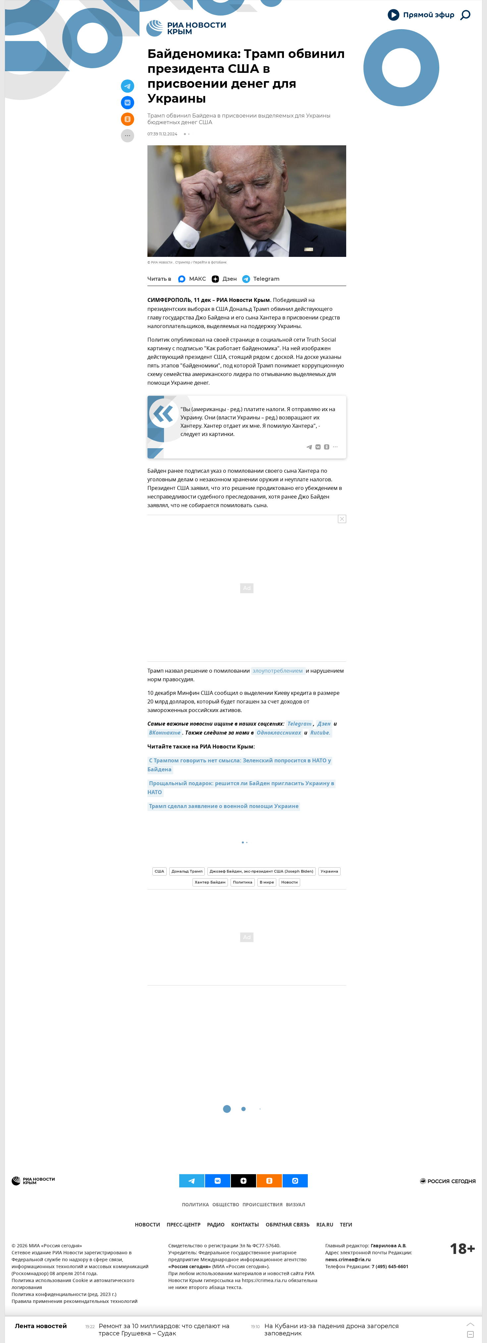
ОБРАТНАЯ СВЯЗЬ (288, 1225)
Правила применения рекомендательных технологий (74, 1302)
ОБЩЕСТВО (225, 1205)
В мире (267, 882)
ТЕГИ (346, 1225)
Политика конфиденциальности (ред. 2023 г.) (64, 1295)
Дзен (324, 724)
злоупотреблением (278, 671)
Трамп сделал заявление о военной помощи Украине (223, 806)
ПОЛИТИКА (195, 1205)
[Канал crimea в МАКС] (295, 1180)
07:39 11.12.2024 (162, 133)
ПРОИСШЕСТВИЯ (263, 1205)
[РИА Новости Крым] (186, 28)
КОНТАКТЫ (245, 1225)
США (159, 871)
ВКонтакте (165, 733)
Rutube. (320, 733)
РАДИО (216, 1225)
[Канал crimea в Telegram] (191, 1180)
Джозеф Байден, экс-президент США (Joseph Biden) (261, 871)
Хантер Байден (210, 882)
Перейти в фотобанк (210, 262)
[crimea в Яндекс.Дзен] (243, 1180)
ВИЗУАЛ (295, 1205)
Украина (329, 871)
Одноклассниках (279, 733)
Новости (289, 882)
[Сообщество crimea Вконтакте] (217, 1180)
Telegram (299, 724)
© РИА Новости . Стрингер (168, 262)
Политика (242, 882)
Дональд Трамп (187, 871)
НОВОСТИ (147, 1225)
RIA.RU (324, 1225)
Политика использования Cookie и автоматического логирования (73, 1284)
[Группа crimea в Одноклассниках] (269, 1180)
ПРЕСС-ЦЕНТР (183, 1225)
